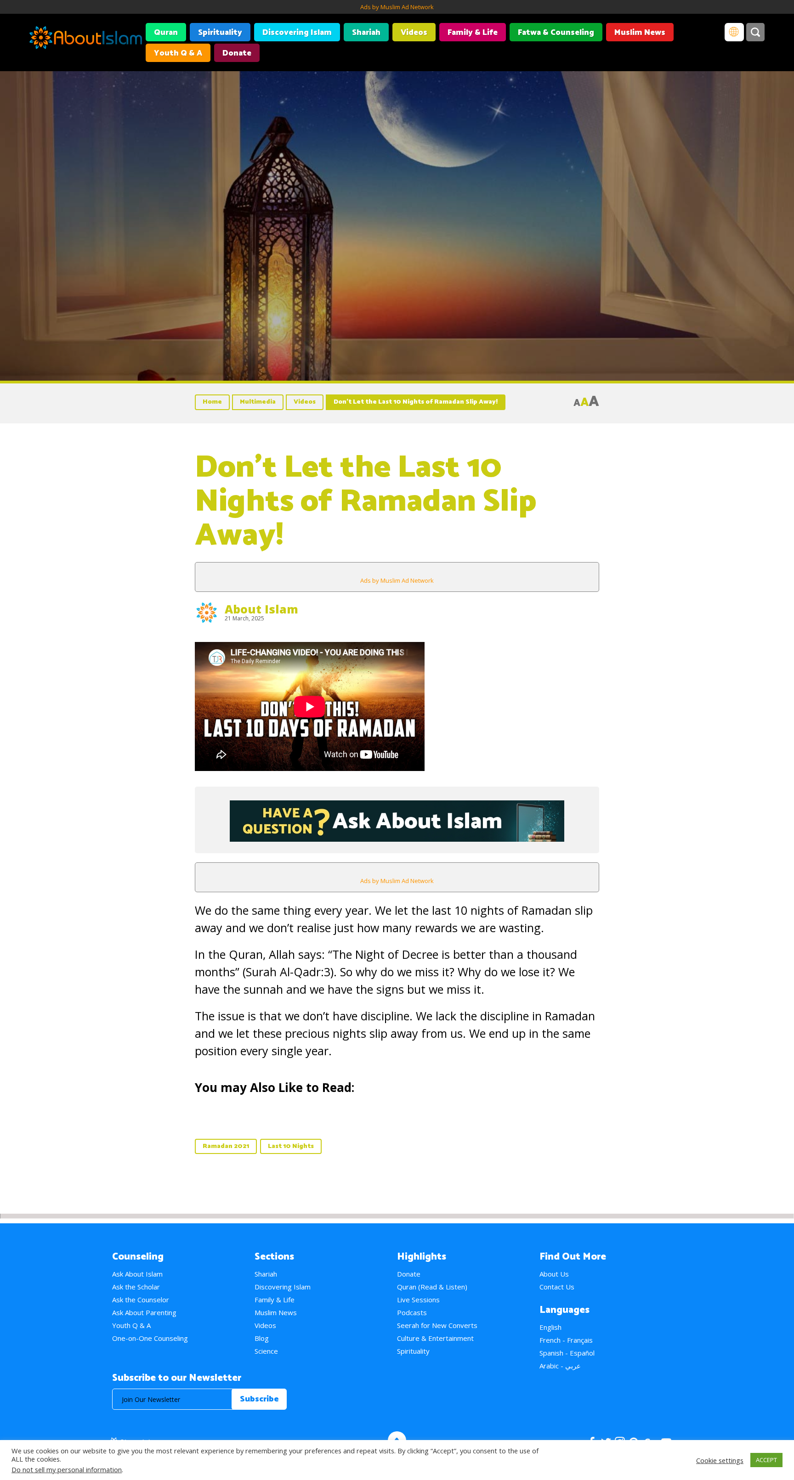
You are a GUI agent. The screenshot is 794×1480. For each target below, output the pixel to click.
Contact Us (556, 1286)
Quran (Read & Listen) (432, 1286)
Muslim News (639, 32)
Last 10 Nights (291, 1146)
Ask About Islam (137, 1273)
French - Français (566, 1340)
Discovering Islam (297, 32)
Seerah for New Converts (437, 1325)
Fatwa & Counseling (556, 32)
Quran (166, 32)
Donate (236, 53)
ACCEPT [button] (766, 1460)
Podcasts (412, 1312)
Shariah (366, 32)
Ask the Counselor (140, 1299)
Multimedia (258, 402)
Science (266, 1351)
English (550, 1327)
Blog (262, 1338)
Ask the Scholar (136, 1286)
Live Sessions (418, 1299)
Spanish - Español (567, 1352)
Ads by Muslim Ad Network (397, 7)
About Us (554, 1273)
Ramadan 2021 (226, 1146)
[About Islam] (85, 39)
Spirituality (220, 32)
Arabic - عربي (560, 1365)
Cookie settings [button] (719, 1460)
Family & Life (473, 32)
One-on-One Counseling (150, 1338)
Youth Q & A (178, 53)
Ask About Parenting (144, 1312)
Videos (414, 32)
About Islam (261, 609)
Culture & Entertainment (435, 1338)
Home (212, 402)
